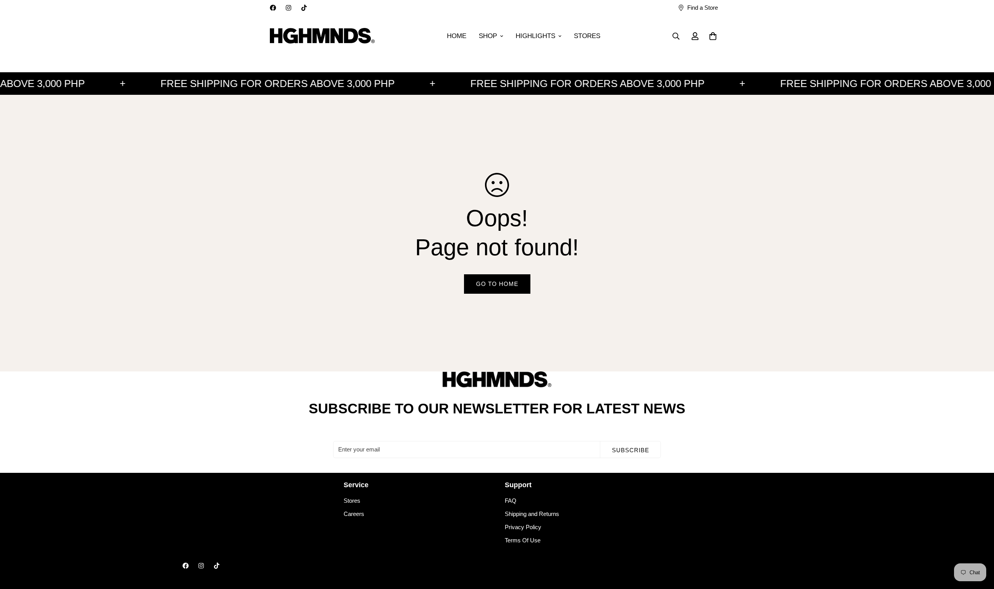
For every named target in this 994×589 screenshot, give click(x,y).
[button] (713, 36)
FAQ (510, 500)
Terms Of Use (522, 540)
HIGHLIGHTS (535, 36)
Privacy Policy (523, 527)
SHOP (488, 36)
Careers (354, 514)
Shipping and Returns (532, 514)
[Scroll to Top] (979, 547)
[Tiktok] (304, 8)
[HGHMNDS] (322, 36)
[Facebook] (273, 8)
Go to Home (497, 284)
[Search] (676, 36)
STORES (587, 36)
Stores (352, 500)
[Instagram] (288, 8)
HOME (456, 36)
